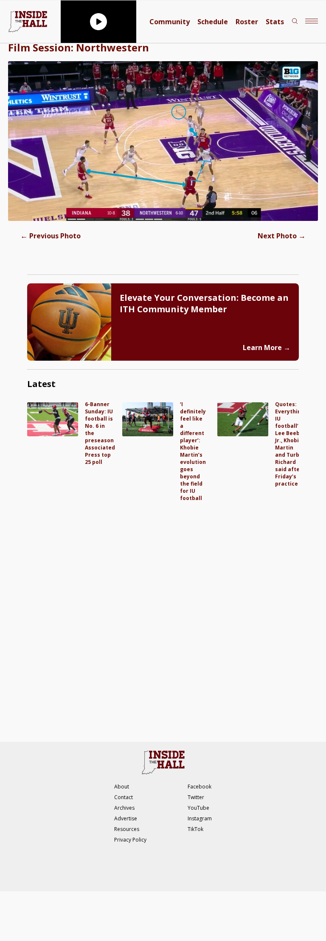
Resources (126, 829)
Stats (275, 21)
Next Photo (282, 235)
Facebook (199, 786)
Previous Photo (50, 235)
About (121, 786)
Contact (123, 797)
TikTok (195, 829)
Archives (124, 807)
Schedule (212, 21)
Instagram (200, 818)
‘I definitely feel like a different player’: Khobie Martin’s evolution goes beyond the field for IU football (193, 451)
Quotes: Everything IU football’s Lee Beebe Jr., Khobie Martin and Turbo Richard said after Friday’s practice (289, 444)
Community (169, 21)
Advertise (125, 818)
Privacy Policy (130, 839)
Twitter (196, 797)
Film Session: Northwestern (78, 47)
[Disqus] (163, 608)
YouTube (198, 807)
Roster (247, 21)
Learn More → (266, 347)
